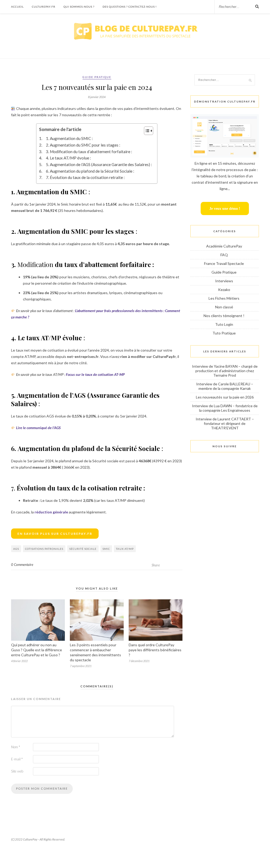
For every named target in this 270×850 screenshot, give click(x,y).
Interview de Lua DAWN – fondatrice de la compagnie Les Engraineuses (225, 408)
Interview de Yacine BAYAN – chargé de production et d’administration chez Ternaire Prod (225, 370)
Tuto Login (224, 324)
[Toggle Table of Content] (146, 130)
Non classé (224, 307)
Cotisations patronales (44, 548)
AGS (16, 548)
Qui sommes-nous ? (79, 6)
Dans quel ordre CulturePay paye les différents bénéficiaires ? (155, 650)
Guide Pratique (97, 77)
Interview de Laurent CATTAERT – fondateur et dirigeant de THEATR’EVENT (225, 423)
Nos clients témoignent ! (224, 315)
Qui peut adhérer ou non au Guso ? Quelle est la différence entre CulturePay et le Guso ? (36, 650)
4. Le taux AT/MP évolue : (68, 158)
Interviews (224, 281)
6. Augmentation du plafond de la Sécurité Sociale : (90, 171)
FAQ (224, 254)
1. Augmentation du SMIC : (69, 138)
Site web (17, 771)
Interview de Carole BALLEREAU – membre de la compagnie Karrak (224, 386)
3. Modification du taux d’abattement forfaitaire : (89, 151)
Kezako (224, 289)
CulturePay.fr (43, 6)
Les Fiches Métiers (224, 298)
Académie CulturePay (224, 246)
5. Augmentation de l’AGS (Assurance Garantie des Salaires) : (99, 164)
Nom (15, 747)
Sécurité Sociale (83, 548)
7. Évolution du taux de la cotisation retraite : (85, 177)
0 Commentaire (22, 564)
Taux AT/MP (125, 548)
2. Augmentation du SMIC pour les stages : (83, 145)
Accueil (17, 6)
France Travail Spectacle (224, 263)
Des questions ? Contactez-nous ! (130, 6)
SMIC (106, 548)
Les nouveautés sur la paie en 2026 (225, 397)
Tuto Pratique (224, 333)
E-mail (17, 759)
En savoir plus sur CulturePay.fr (54, 534)
